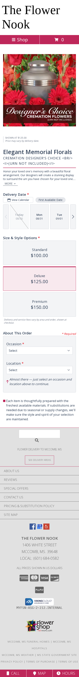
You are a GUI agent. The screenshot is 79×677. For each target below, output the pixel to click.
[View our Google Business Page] (39, 528)
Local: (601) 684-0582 (39, 558)
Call (14, 673)
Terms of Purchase (40, 661)
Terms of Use (68, 661)
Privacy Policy (12, 661)
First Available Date (51, 200)
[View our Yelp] (46, 528)
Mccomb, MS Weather (18, 655)
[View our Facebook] (33, 528)
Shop (22, 39)
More (8, 183)
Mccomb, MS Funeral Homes (29, 641)
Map (41, 673)
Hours (67, 673)
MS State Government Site (57, 655)
